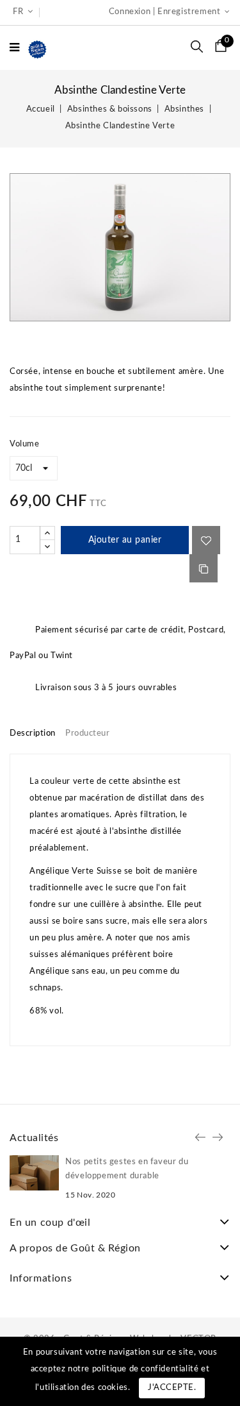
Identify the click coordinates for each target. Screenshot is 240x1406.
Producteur (87, 733)
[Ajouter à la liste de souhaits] (206, 540)
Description (33, 733)
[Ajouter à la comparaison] (203, 568)
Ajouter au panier (125, 540)
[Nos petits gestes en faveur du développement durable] (34, 1172)
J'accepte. (172, 1388)
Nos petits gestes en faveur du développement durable (126, 1169)
